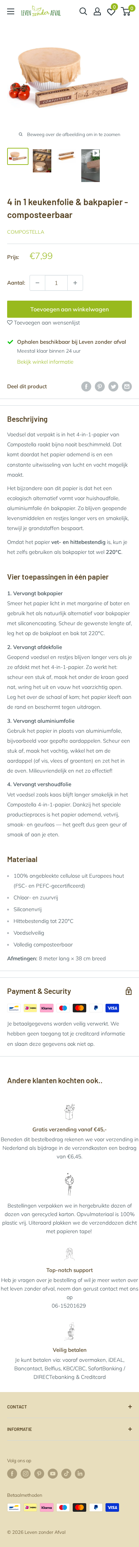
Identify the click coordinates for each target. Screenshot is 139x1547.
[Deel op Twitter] (113, 386)
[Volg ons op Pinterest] (39, 1474)
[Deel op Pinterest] (100, 386)
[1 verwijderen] (75, 282)
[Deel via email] (127, 386)
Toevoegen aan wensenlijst (46, 322)
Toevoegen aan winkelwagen (69, 309)
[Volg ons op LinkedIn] (80, 1474)
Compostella (25, 232)
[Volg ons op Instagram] (26, 1474)
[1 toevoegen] (37, 282)
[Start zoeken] (83, 11)
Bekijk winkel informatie (45, 361)
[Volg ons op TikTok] (66, 1474)
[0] (126, 11)
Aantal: (16, 282)
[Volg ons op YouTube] (53, 1474)
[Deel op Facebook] (86, 386)
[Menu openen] (10, 11)
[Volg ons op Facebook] (12, 1474)
